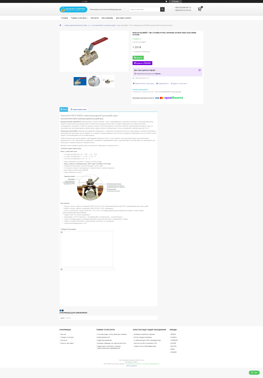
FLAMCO (174, 337)
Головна (64, 18)
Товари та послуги (78, 18)
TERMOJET (174, 340)
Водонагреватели (103, 337)
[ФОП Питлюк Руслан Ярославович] (73, 9)
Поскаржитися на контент (134, 364)
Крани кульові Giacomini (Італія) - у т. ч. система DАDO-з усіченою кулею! (90, 25)
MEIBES (173, 334)
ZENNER (173, 352)
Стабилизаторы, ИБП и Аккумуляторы (147, 340)
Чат (255, 373)
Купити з (140, 63)
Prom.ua (141, 360)
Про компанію (107, 18)
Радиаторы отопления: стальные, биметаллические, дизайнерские (109, 347)
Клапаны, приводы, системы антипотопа (111, 343)
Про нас (63, 334)
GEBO (173, 349)
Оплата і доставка (67, 343)
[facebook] (60, 311)
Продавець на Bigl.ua (131, 362)
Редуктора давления (104, 340)
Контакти (95, 18)
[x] (62, 311)
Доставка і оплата (123, 18)
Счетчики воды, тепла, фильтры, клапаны (112, 334)
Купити (139, 58)
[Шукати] (162, 9)
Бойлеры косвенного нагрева (144, 334)
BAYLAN (173, 346)
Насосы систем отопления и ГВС (145, 343)
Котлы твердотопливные (143, 337)
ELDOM (173, 343)
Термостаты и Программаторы (145, 346)
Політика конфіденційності (151, 364)
